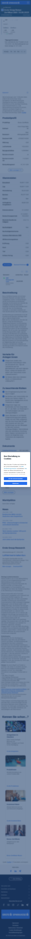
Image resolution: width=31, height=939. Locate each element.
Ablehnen (15, 483)
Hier (26, 468)
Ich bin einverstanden (15, 478)
